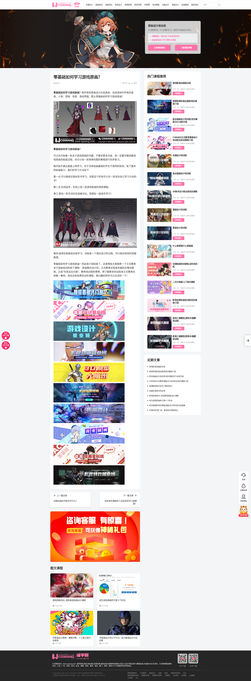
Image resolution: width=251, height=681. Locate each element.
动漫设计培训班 (180, 155)
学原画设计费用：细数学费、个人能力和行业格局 (71, 639)
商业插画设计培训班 (182, 173)
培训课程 (155, 5)
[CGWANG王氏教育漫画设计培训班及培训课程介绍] (159, 143)
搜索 (219, 5)
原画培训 (108, 5)
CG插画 (192, 675)
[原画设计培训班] (159, 233)
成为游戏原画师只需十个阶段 (112, 600)
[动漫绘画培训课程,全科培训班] (159, 269)
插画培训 (98, 5)
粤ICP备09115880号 (98, 675)
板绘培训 (194, 5)
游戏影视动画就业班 (182, 83)
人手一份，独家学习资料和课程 (184, 89)
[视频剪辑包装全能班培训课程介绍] (159, 106)
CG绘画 (130, 678)
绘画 (160, 673)
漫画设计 (175, 5)
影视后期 (137, 5)
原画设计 (152, 673)
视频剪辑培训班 (132, 675)
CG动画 (175, 675)
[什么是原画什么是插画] (159, 251)
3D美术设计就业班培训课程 (185, 191)
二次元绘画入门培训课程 (184, 282)
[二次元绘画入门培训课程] (159, 287)
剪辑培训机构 (157, 675)
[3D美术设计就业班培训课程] (159, 197)
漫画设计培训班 (180, 209)
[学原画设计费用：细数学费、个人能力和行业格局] (71, 623)
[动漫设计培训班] (159, 161)
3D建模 (147, 5)
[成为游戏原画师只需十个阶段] (118, 585)
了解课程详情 (186, 48)
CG (137, 678)
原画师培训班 (175, 673)
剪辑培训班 (145, 675)
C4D (184, 673)
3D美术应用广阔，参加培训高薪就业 (163, 410)
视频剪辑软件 (132, 673)
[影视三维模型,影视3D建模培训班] (159, 342)
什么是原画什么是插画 (183, 246)
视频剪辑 (128, 5)
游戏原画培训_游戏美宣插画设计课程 (69, 600)
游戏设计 (118, 5)
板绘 (166, 673)
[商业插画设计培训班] (159, 179)
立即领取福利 (159, 48)
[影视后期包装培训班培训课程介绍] (159, 305)
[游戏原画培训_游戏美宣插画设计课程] (71, 585)
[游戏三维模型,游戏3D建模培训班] (159, 323)
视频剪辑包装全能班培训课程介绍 (162, 371)
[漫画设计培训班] (159, 215)
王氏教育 (143, 673)
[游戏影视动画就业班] (159, 88)
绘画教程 (185, 5)
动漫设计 (89, 5)
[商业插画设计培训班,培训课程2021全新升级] (159, 124)
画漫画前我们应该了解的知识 (160, 386)
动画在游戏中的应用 (157, 391)
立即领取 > (178, 93)
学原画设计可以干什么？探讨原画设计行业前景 (118, 639)
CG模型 (167, 675)
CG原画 (183, 675)
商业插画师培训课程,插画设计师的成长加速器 (167, 405)
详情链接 (3, 11)
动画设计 (165, 5)
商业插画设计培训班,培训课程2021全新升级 (166, 376)
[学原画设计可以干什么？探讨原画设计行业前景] (118, 623)
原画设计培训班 (180, 228)
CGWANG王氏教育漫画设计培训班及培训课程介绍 (168, 381)
